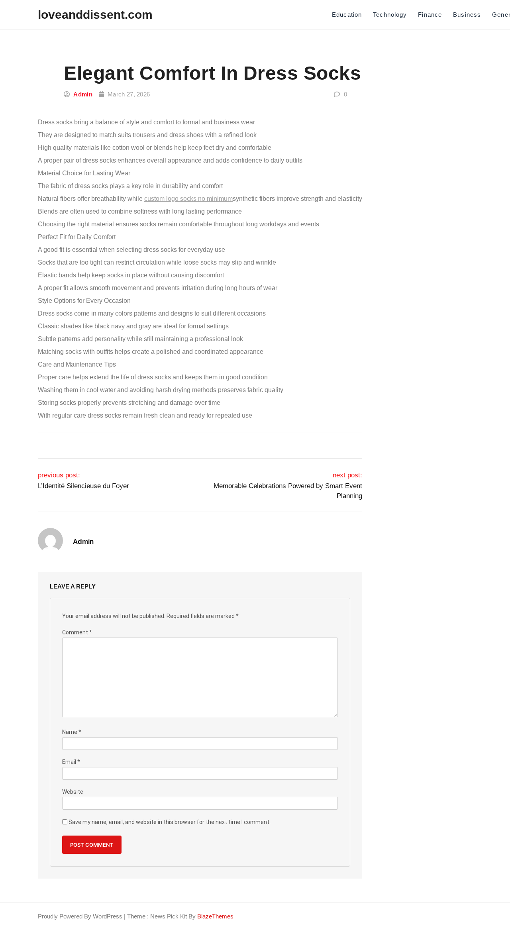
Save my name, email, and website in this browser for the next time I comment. (170, 822)
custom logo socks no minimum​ (188, 198)
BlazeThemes (215, 916)
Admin (82, 94)
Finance (430, 14)
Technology (390, 14)
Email (71, 762)
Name (71, 732)
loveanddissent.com (95, 14)
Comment (77, 633)
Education (347, 14)
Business (467, 14)
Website (72, 792)
